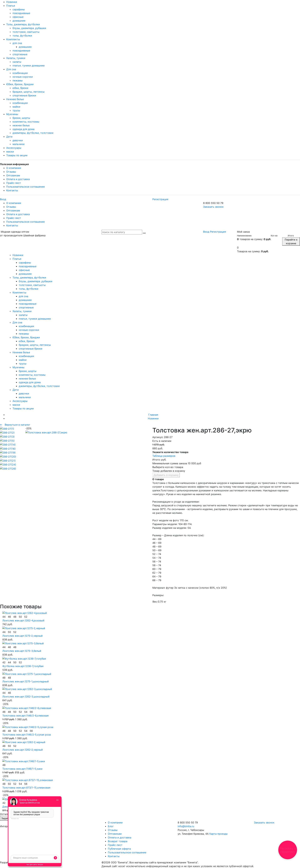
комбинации (20, 73)
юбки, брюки (20, 87)
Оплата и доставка (18, 179)
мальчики (18, 144)
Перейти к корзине (291, 241)
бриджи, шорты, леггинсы (28, 91)
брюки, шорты (21, 117)
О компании (13, 167)
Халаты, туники (15, 58)
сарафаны (18, 9)
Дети (9, 136)
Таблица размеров (163, 455)
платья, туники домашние (28, 65)
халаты (16, 61)
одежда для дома (23, 129)
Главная (153, 414)
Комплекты (13, 39)
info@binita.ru (186, 826)
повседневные (21, 13)
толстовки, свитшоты (25, 31)
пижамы (17, 80)
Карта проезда (218, 833)
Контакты (12, 190)
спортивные (19, 54)
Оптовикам (13, 175)
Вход (3, 199)
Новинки (11, 1)
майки (16, 106)
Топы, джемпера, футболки (23, 24)
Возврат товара (117, 841)
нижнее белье (21, 125)
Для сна (11, 69)
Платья (10, 5)
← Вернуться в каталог (15, 424)
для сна (17, 43)
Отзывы (11, 171)
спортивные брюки (24, 95)
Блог (111, 826)
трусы (16, 110)
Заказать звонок (213, 206)
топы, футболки (22, 35)
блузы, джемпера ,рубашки (29, 28)
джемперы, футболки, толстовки (32, 132)
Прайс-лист (13, 182)
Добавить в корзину (166, 475)
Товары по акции (17, 155)
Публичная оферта (119, 848)
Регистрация (160, 199)
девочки (17, 140)
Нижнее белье (15, 99)
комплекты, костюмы (25, 121)
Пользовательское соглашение (25, 186)
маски (10, 151)
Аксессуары (13, 147)
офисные (17, 16)
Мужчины (12, 114)
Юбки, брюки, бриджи (20, 84)
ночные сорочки (22, 76)
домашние (18, 20)
